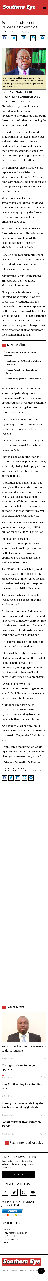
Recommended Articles (26, 1142)
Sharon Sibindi (9, 1059)
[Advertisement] (24, 896)
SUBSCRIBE (18, 1174)
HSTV (6, 1243)
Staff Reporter (9, 1134)
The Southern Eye (11, 1239)
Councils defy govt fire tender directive (23, 379)
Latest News (15, 1007)
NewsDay (7, 1230)
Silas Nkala (8, 1077)
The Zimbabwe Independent (15, 1233)
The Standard (9, 1236)
